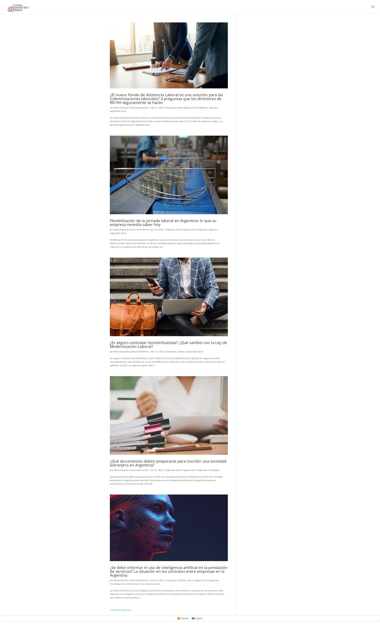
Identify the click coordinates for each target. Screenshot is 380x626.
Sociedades (214, 470)
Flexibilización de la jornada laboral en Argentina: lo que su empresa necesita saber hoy (163, 222)
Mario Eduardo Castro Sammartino (131, 107)
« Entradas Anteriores (120, 610)
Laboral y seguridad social (190, 351)
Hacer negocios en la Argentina (192, 107)
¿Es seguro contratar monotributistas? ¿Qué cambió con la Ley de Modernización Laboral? (168, 344)
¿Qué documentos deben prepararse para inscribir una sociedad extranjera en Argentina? (168, 463)
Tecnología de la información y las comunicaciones (135, 583)
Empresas (171, 107)
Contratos (182, 580)
